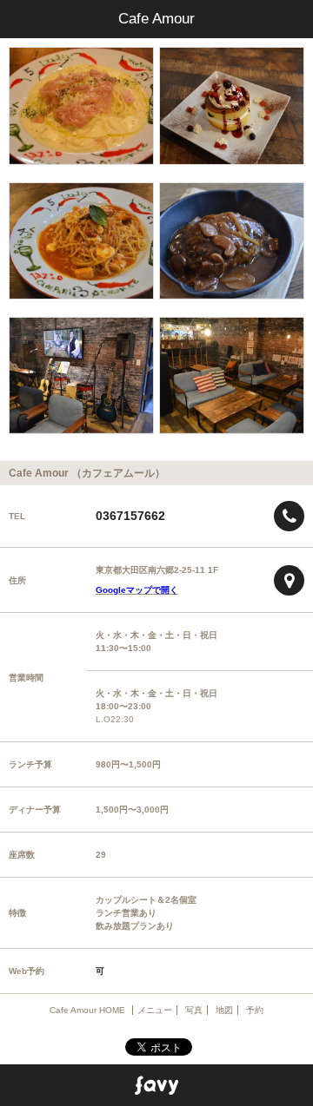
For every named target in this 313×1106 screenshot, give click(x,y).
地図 (224, 1010)
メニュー (154, 1010)
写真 (194, 1010)
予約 (254, 1010)
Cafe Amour (156, 18)
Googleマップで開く (137, 590)
